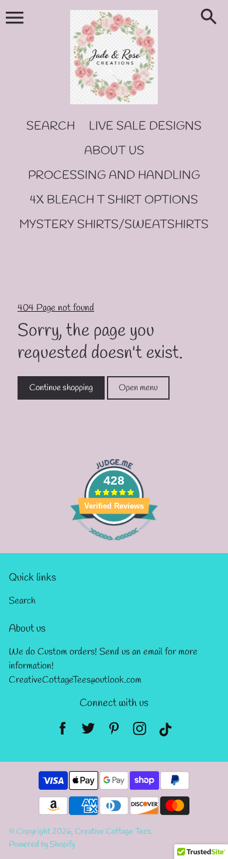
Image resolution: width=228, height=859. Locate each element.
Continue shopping (61, 388)
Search (22, 601)
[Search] (211, 17)
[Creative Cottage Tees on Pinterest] (114, 732)
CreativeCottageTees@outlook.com (75, 680)
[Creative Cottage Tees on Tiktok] (165, 732)
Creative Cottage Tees (113, 831)
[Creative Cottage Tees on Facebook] (62, 732)
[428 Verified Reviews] (114, 547)
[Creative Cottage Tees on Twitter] (88, 732)
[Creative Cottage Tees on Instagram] (140, 732)
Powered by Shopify (42, 844)
